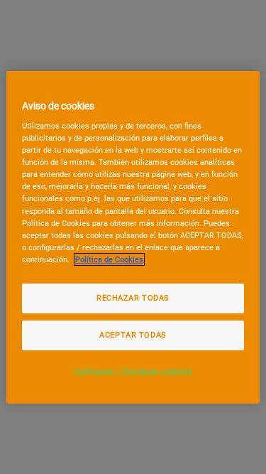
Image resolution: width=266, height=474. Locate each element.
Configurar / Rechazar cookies (133, 371)
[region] (132, 236)
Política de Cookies (109, 259)
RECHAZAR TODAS (133, 298)
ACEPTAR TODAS (132, 335)
